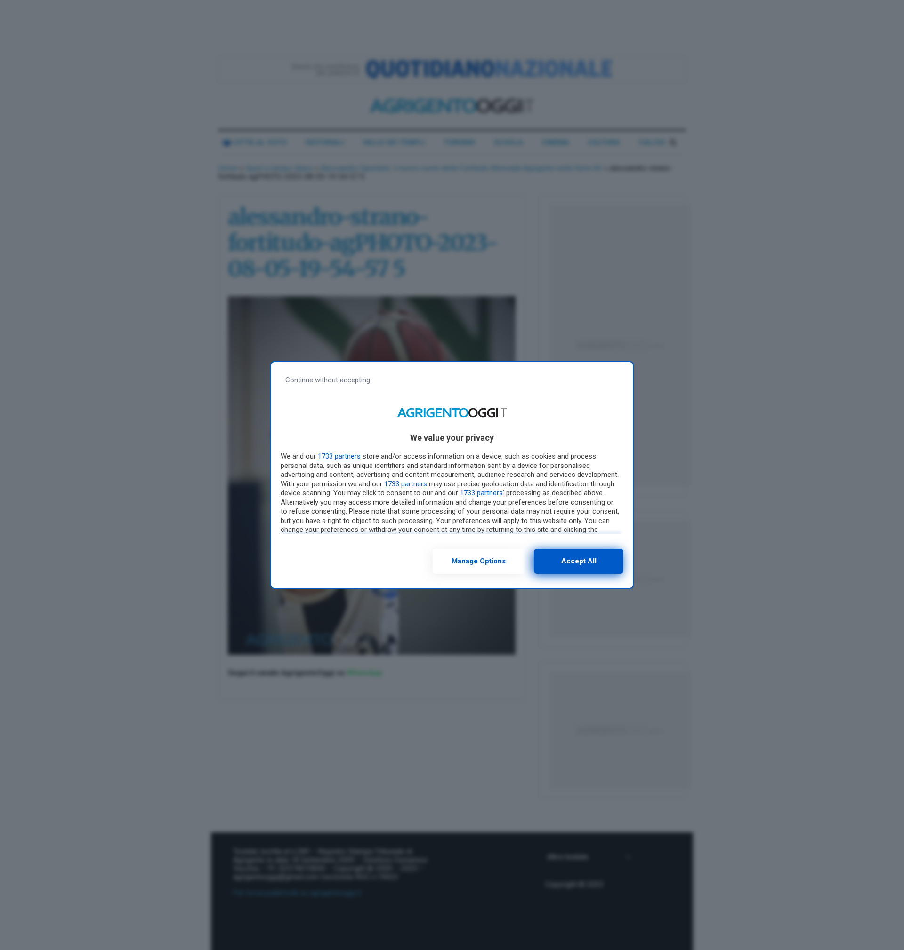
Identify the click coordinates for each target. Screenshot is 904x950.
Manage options (479, 561)
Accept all (579, 561)
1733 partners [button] (339, 456)
